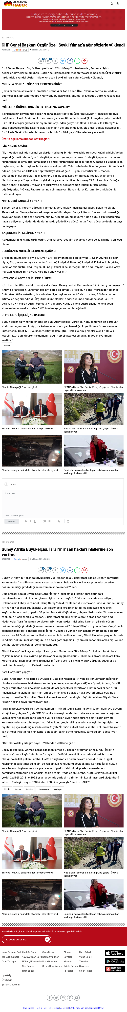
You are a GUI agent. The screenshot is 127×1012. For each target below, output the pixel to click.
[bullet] (49, 521)
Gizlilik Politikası (51, 1008)
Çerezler (64, 1008)
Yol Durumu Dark (11, 956)
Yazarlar (83, 961)
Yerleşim (58, 789)
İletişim (39, 1008)
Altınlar (68, 952)
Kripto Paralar (71, 966)
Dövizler (68, 956)
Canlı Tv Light (9, 961)
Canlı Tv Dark (29, 952)
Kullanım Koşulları (84, 1008)
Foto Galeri (85, 952)
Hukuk (18, 789)
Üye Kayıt (7, 979)
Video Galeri (85, 956)
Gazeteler (84, 966)
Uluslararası (43, 789)
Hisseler (68, 961)
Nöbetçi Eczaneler (32, 961)
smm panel (28, 970)
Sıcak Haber (85, 970)
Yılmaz (7, 345)
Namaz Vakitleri (50, 956)
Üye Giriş (6, 975)
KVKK (72, 1008)
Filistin (7, 789)
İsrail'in (29, 789)
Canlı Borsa (48, 952)
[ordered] (44, 521)
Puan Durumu (49, 961)
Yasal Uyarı (99, 1008)
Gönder (12, 521)
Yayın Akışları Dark (32, 956)
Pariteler (68, 970)
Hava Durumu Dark (12, 952)
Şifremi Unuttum (11, 984)
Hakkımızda (28, 1008)
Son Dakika (28, 966)
